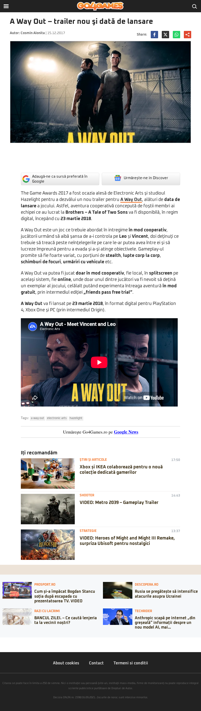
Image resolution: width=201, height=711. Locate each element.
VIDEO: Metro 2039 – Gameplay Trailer (119, 502)
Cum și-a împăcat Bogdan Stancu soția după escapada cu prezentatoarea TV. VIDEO (64, 596)
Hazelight (76, 418)
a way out (37, 418)
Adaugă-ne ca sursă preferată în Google (60, 179)
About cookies (66, 663)
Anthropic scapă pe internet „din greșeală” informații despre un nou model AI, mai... (165, 622)
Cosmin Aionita (33, 33)
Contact (96, 663)
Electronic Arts (57, 418)
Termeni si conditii (130, 663)
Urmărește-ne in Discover (146, 178)
